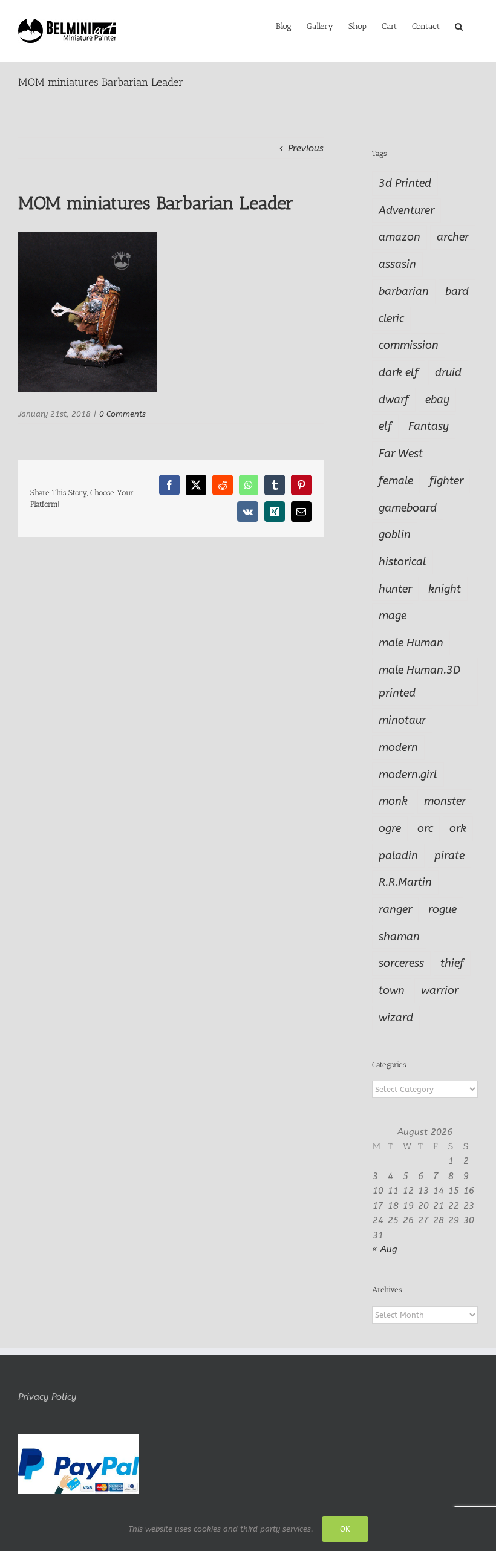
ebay (437, 399)
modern (398, 747)
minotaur (402, 720)
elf (385, 426)
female (396, 480)
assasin (397, 264)
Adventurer (406, 210)
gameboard (408, 508)
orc (425, 828)
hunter (395, 589)
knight (444, 589)
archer (453, 237)
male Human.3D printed (419, 681)
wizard (396, 1017)
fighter (446, 480)
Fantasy (428, 426)
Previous (306, 148)
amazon (399, 237)
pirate (449, 855)
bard (457, 291)
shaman (399, 936)
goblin (395, 534)
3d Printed (405, 183)
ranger (395, 909)
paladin (398, 855)
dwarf (394, 399)
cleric (391, 318)
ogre (390, 828)
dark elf (399, 372)
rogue (442, 909)
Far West (401, 453)
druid (448, 372)
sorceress (401, 963)
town (392, 990)
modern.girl (408, 774)
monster (445, 801)
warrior (439, 990)
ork (457, 828)
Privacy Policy (47, 1396)
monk (393, 801)
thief (452, 963)
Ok (345, 1529)
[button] (459, 25)
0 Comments (122, 413)
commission (409, 345)
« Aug (384, 1249)
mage (392, 615)
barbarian (404, 291)
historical (402, 561)
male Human (411, 642)
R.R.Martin (405, 882)
